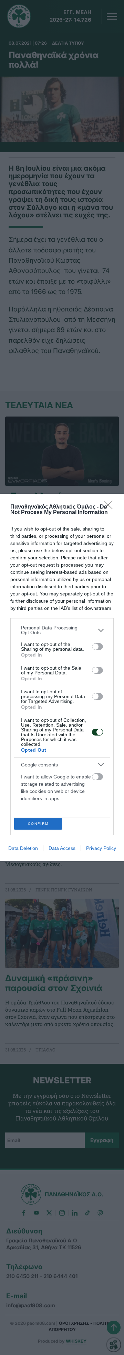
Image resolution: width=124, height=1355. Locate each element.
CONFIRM (38, 823)
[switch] (97, 646)
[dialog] (62, 677)
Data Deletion (23, 848)
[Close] (110, 507)
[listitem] (62, 630)
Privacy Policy (101, 848)
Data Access (62, 848)
